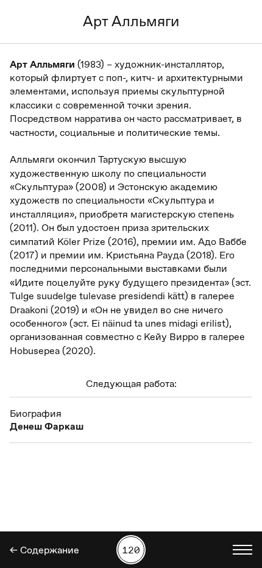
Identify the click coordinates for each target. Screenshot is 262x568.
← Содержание (44, 550)
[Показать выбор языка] (242, 550)
